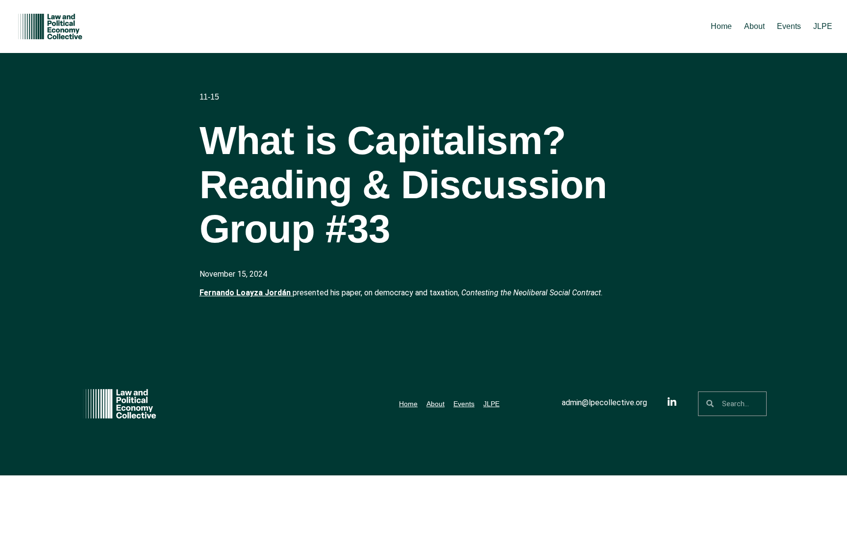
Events (789, 26)
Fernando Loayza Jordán (246, 292)
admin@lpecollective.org (604, 402)
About (754, 26)
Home (721, 26)
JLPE (822, 26)
